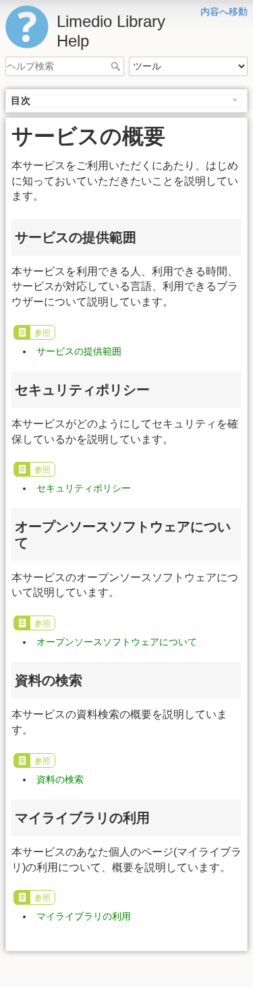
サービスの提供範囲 (78, 351)
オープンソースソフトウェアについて (116, 641)
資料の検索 (60, 779)
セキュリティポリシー (83, 488)
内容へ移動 (224, 11)
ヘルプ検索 (117, 66)
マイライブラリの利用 (83, 916)
